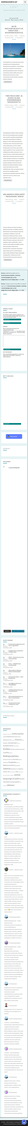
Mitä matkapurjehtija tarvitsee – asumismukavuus (14, 29)
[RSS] (20, 298)
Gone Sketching (8, 715)
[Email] (16, 298)
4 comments (19, 37)
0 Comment (19, 107)
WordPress (13, 1124)
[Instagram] (11, 298)
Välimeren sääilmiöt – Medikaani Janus (14, 195)
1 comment (19, 201)
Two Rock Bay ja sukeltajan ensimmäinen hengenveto (14, 99)
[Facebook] (6, 298)
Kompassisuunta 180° (9, 2)
